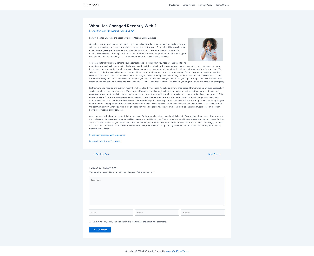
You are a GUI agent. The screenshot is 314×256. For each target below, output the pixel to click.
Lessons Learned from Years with (104, 141)
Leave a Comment (97, 31)
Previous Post (101, 154)
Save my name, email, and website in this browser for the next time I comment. (129, 221)
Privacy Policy (205, 5)
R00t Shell (91, 5)
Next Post (214, 154)
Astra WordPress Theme (177, 251)
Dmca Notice (189, 5)
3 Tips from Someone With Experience (107, 135)
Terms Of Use (222, 5)
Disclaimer (174, 5)
